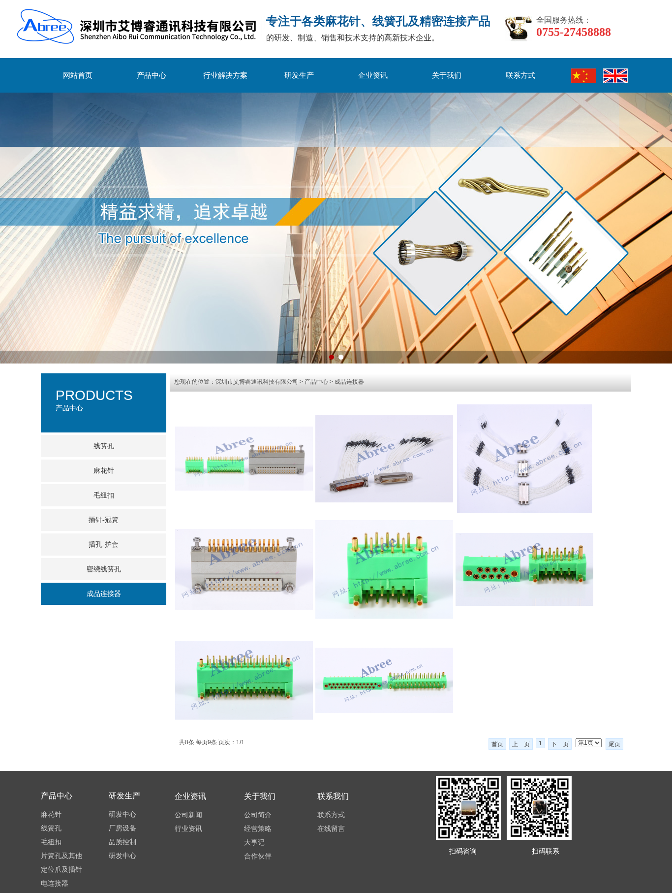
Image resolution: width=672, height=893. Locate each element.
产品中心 (151, 75)
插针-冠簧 (104, 520)
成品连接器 (104, 593)
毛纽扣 (103, 495)
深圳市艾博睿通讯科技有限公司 (256, 381)
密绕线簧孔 (104, 569)
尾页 (614, 744)
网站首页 (77, 75)
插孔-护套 (104, 544)
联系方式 (520, 75)
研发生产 (299, 75)
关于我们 (446, 75)
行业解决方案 (225, 75)
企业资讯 (373, 75)
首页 (497, 744)
